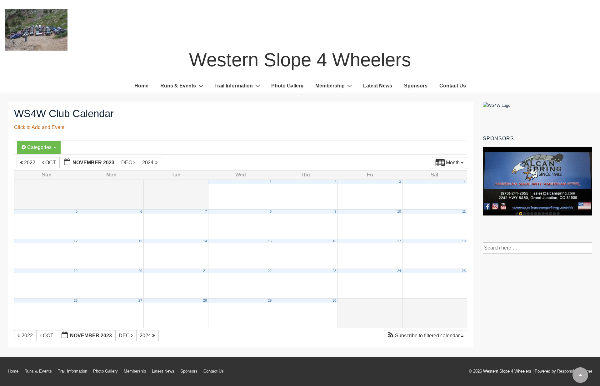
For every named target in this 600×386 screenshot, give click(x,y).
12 (76, 241)
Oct (50, 162)
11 (464, 211)
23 (334, 271)
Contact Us (452, 85)
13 (140, 241)
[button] (425, 335)
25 (464, 271)
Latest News (377, 85)
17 (399, 241)
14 (205, 241)
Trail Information (233, 85)
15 (270, 241)
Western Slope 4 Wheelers (300, 59)
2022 (30, 162)
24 (399, 271)
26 (76, 300)
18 (464, 241)
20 (140, 271)
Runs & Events (178, 85)
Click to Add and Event (39, 127)
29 (270, 300)
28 (205, 300)
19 (76, 271)
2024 (148, 162)
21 (205, 271)
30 (334, 300)
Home (141, 85)
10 (399, 211)
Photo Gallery (287, 85)
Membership (330, 85)
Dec (127, 162)
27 (140, 300)
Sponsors (416, 85)
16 (334, 241)
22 (270, 271)
